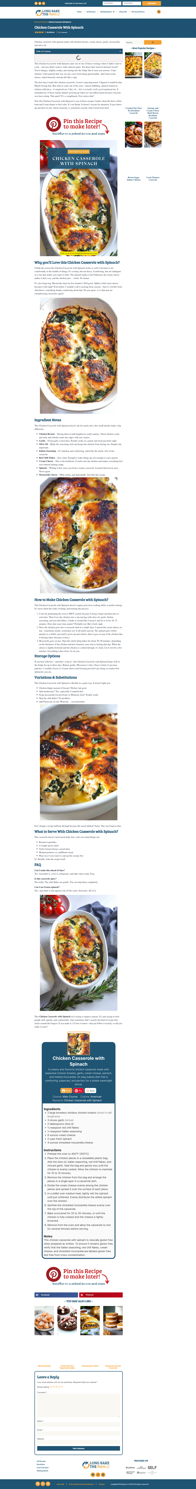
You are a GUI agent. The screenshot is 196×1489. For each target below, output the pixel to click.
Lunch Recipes (43, 1467)
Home (79, 11)
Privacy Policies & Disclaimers (81, 1484)
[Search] (153, 42)
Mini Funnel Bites (44, 1366)
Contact (101, 1484)
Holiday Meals (106, 11)
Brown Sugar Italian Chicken (133, 178)
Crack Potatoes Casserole (152, 178)
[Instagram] (43, 3)
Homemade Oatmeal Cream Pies (113, 1367)
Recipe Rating (43, 1387)
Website (40, 1439)
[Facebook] (36, 3)
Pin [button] (80, 1090)
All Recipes (91, 11)
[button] (159, 12)
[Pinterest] (39, 3)
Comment (42, 1392)
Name (40, 1421)
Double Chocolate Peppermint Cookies (67, 1367)
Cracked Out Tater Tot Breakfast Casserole (133, 110)
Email (40, 1430)
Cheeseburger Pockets (90, 1366)
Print (68, 1090)
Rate (92, 1090)
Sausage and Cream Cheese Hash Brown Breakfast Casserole (153, 113)
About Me (123, 11)
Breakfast (41, 1464)
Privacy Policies (138, 11)
